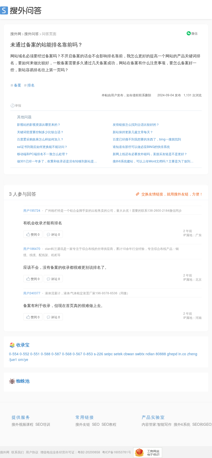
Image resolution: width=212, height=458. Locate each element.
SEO (22, 10)
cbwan (129, 353)
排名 (31, 85)
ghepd (172, 353)
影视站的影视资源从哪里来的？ (38, 124)
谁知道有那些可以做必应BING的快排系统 (141, 146)
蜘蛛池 (22, 381)
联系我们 (17, 452)
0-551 (35, 353)
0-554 (14, 353)
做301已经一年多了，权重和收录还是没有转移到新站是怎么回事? (58, 161)
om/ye (23, 359)
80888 (161, 353)
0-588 (46, 353)
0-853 (88, 353)
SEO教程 (109, 424)
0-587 (56, 353)
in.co (182, 353)
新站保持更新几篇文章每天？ (133, 132)
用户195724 (31, 210)
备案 (17, 85)
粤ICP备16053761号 (116, 452)
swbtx (140, 353)
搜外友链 (82, 424)
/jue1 (13, 359)
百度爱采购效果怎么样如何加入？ (40, 139)
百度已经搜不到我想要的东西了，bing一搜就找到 (147, 139)
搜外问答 (31, 33)
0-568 (67, 353)
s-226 (99, 353)
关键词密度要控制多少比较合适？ (40, 132)
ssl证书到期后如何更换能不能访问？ (42, 146)
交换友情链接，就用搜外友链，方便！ (172, 193)
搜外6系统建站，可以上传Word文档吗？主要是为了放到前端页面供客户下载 (154, 161)
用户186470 (31, 248)
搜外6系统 (182, 424)
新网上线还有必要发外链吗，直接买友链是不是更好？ (150, 154)
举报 (18, 105)
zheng (192, 353)
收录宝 (22, 345)
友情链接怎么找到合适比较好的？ (136, 124)
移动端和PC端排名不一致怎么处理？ (42, 154)
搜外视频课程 (22, 424)
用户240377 (31, 293)
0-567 (78, 353)
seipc (109, 353)
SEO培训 (42, 424)
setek (119, 353)
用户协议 (32, 452)
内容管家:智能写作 (157, 424)
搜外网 (15, 33)
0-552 (25, 353)
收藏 (73, 234)
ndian (151, 353)
